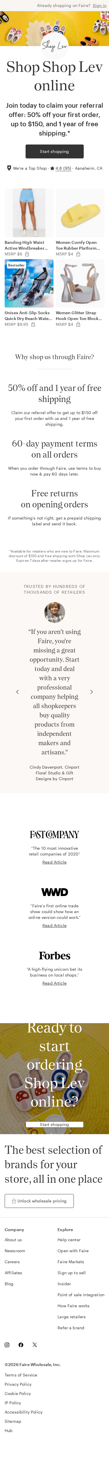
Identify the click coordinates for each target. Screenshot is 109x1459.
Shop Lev (84, 556)
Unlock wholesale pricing (42, 1200)
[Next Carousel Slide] (91, 692)
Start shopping (54, 151)
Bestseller (16, 265)
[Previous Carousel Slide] (17, 692)
